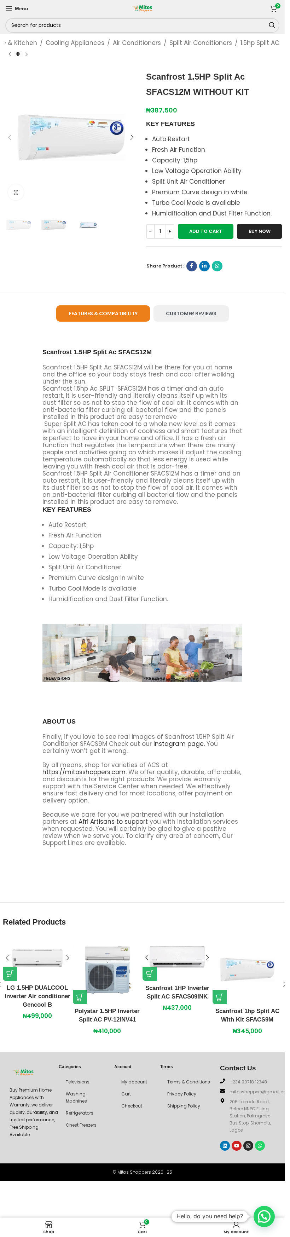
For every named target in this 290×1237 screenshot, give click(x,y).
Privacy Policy (181, 1094)
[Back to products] (18, 54)
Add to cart (205, 231)
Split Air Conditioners (200, 42)
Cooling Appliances (75, 42)
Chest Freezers (81, 1125)
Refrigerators (79, 1113)
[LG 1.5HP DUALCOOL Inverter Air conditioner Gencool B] (37, 958)
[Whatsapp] (260, 1146)
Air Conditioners (137, 42)
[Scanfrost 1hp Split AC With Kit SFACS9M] (247, 969)
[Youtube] (237, 1146)
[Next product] (26, 54)
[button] (10, 137)
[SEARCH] (272, 25)
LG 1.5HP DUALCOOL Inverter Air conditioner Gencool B (37, 996)
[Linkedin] (225, 1146)
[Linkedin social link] (204, 266)
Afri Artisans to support (113, 821)
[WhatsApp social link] (217, 266)
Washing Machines (76, 1097)
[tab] (103, 313)
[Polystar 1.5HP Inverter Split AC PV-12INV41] (107, 969)
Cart (126, 1094)
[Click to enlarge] (16, 192)
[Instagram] (248, 1146)
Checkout (131, 1106)
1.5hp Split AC (259, 42)
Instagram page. (179, 744)
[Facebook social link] (191, 266)
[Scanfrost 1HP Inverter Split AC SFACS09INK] (177, 958)
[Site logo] (142, 8)
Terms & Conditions (188, 1082)
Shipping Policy (183, 1106)
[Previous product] (9, 54)
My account (134, 1082)
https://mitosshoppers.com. (85, 772)
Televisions (77, 1082)
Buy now (260, 231)
